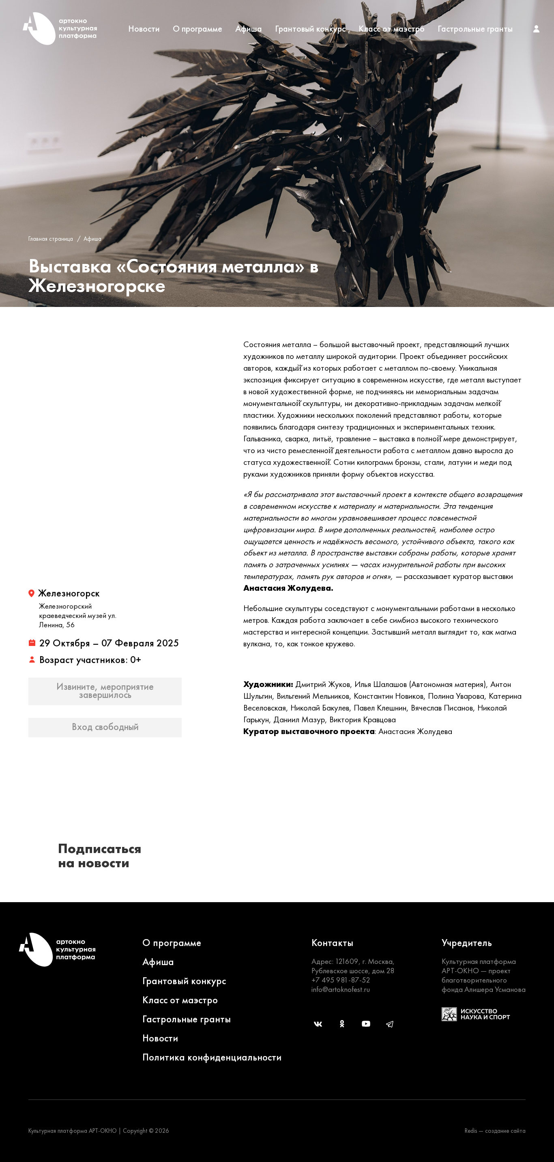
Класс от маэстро (392, 29)
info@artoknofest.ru (340, 989)
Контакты (332, 942)
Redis (471, 1131)
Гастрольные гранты (475, 29)
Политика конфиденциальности (211, 1057)
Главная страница (50, 239)
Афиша (248, 29)
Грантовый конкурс (310, 29)
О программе (197, 29)
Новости (144, 29)
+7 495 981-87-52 (340, 980)
